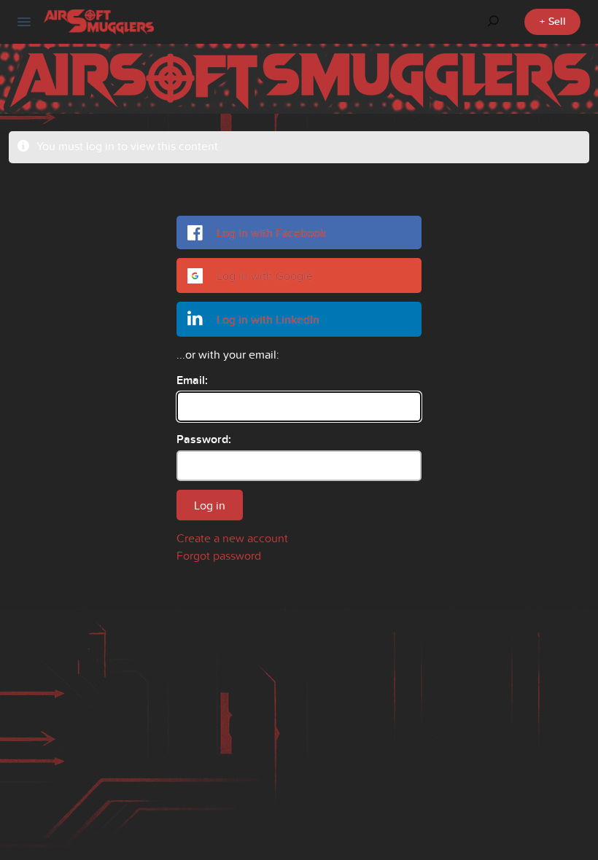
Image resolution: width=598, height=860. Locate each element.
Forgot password (218, 555)
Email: (192, 380)
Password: (203, 439)
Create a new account (232, 538)
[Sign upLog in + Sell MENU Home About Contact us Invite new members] (24, 22)
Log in (209, 505)
